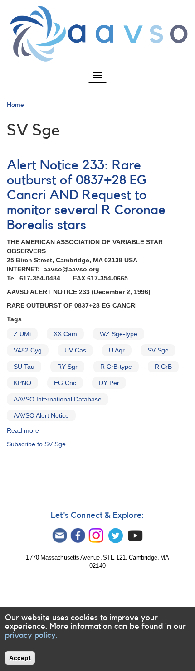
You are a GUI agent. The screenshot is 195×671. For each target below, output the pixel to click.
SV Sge (158, 350)
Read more (23, 430)
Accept (20, 657)
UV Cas (75, 350)
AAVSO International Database (58, 399)
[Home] (97, 34)
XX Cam (65, 334)
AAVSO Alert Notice (41, 415)
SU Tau (24, 366)
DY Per (109, 382)
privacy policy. (31, 635)
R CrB (163, 366)
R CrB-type (116, 366)
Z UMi (22, 334)
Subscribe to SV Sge (36, 444)
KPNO (22, 382)
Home (15, 104)
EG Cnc (65, 382)
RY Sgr (67, 366)
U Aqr (117, 350)
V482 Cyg (28, 350)
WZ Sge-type (118, 334)
